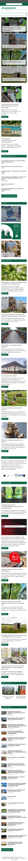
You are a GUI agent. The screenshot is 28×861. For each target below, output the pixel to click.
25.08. (2, 163)
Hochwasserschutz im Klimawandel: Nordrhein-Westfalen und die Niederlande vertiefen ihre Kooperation (16, 726)
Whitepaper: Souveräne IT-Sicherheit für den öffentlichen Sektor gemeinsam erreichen (16, 739)
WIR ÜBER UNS (4, 858)
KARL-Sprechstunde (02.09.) (7, 184)
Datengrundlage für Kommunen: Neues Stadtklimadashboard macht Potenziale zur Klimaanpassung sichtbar (16, 810)
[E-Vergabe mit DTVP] (4, 798)
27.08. (2, 168)
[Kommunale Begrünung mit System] (4, 804)
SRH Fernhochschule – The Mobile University (8, 697)
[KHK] (20, 476)
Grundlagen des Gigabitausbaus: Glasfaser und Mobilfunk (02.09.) (12, 189)
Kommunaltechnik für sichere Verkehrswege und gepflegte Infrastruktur (17, 816)
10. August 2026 (11, 741)
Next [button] (24, 476)
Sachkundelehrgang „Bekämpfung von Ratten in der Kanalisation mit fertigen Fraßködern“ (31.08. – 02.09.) (13, 178)
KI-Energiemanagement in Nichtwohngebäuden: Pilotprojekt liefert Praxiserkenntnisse (12, 506)
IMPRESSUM (17, 858)
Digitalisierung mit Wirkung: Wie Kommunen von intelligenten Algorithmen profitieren (17, 752)
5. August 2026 (10, 792)
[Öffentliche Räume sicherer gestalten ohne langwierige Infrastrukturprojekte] (4, 837)
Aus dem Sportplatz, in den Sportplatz (16, 757)
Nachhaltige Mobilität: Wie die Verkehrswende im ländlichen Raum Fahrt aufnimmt (14, 79)
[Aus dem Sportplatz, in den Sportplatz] (4, 759)
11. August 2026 (11, 728)
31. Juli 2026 (10, 838)
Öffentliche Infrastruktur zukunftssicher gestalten (12, 440)
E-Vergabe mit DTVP (11, 796)
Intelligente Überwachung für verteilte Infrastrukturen (11, 570)
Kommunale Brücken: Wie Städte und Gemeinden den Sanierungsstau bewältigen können (15, 824)
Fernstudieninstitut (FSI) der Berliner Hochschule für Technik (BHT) (15, 830)
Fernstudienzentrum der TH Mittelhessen (22, 697)
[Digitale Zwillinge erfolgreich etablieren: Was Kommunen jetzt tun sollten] (4, 719)
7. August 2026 (10, 774)
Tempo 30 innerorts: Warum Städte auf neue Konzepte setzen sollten (16, 790)
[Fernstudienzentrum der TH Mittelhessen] (22, 690)
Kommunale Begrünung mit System (15, 803)
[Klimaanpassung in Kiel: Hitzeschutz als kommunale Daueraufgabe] (4, 746)
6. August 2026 (10, 787)
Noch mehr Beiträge (7, 849)
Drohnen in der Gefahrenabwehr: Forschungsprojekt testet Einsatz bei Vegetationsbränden (15, 732)
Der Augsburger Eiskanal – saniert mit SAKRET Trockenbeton (15, 777)
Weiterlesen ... (5, 293)
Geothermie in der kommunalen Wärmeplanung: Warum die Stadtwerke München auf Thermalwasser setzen (16, 771)
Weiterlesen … (5, 116)
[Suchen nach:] (14, 4)
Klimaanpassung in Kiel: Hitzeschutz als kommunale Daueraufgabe (16, 745)
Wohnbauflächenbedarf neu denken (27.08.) (11, 166)
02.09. (2, 185)
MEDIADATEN (11, 858)
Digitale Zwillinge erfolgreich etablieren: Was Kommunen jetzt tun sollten (16, 718)
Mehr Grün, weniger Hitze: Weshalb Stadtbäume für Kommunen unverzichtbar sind (13, 62)
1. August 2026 (10, 831)
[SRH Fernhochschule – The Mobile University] (8, 690)
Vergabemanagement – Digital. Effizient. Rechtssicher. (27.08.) (14, 171)
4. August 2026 (10, 804)
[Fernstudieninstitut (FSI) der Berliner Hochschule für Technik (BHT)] (4, 830)
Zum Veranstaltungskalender (9, 196)
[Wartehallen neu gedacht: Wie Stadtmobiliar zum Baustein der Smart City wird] (4, 713)
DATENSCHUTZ (23, 858)
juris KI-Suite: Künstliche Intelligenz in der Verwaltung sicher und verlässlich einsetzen (13, 538)
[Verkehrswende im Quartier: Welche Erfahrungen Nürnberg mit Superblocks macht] (4, 765)
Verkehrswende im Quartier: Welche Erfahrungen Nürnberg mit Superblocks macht (16, 765)
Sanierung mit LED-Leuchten (9, 376)
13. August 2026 (11, 715)
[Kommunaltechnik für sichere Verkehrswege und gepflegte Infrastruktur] (4, 817)
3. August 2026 (10, 813)
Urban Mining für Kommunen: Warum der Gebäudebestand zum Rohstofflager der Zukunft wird (12, 667)
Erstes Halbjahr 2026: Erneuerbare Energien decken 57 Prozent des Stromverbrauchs (15, 843)
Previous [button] (5, 476)
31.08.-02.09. (4, 181)
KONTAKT (15, 859)
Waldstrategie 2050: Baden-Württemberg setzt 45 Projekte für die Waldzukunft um (14, 283)
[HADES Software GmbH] (8, 476)
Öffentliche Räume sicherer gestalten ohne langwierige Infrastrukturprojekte (17, 836)
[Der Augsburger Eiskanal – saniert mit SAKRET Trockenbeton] (4, 778)
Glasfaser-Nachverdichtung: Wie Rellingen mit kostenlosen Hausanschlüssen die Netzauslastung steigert (16, 784)
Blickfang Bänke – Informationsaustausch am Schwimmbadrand (8, 140)
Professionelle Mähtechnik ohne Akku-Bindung (11, 408)
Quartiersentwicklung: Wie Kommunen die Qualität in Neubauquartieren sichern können (14, 46)
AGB (12, 859)
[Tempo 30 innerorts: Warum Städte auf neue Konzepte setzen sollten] (4, 791)
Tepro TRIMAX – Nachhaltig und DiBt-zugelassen (11, 346)
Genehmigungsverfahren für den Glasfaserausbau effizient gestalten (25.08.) (13, 161)
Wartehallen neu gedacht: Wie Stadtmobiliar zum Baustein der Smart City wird (16, 712)
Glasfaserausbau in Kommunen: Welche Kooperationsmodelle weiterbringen (12, 28)
